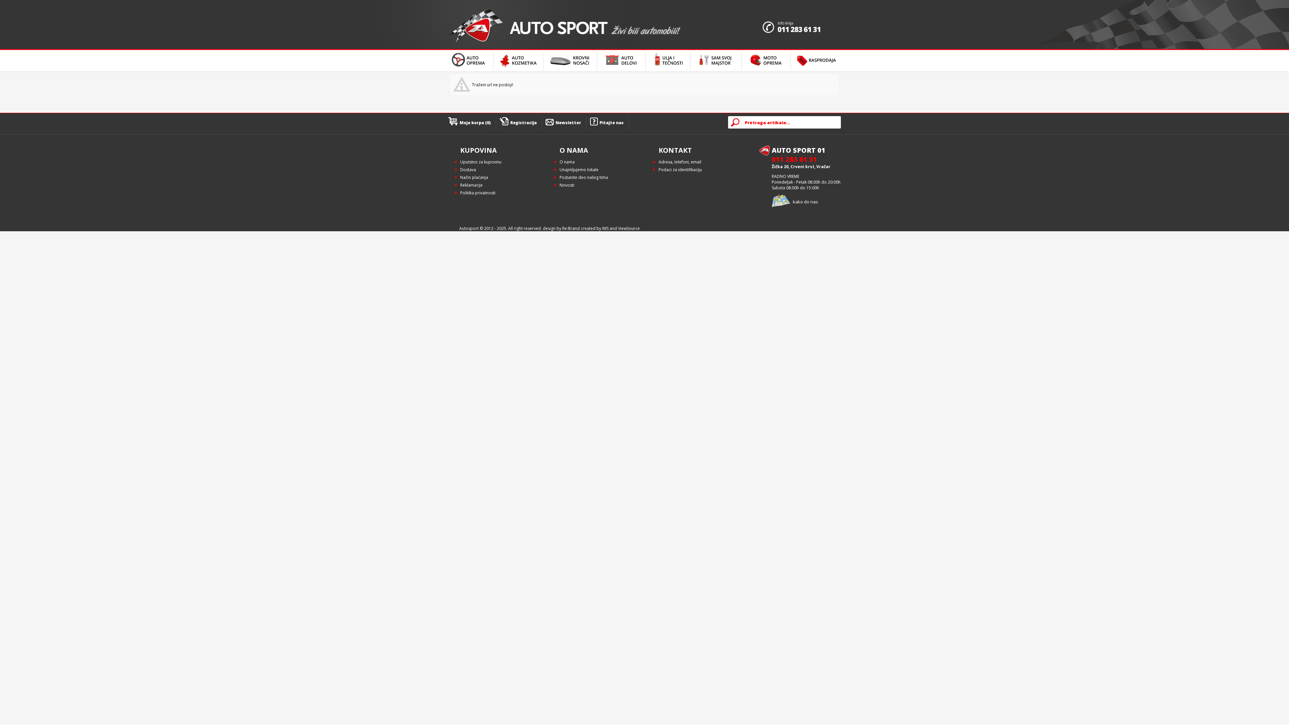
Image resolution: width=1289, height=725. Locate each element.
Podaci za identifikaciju (680, 170)
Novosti (567, 185)
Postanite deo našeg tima (584, 177)
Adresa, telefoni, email (680, 162)
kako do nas (805, 202)
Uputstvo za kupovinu (481, 162)
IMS (605, 228)
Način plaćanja (474, 177)
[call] (801, 24)
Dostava (468, 170)
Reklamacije (471, 185)
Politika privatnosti (477, 193)
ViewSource (629, 228)
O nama (567, 162)
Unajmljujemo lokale (579, 170)
